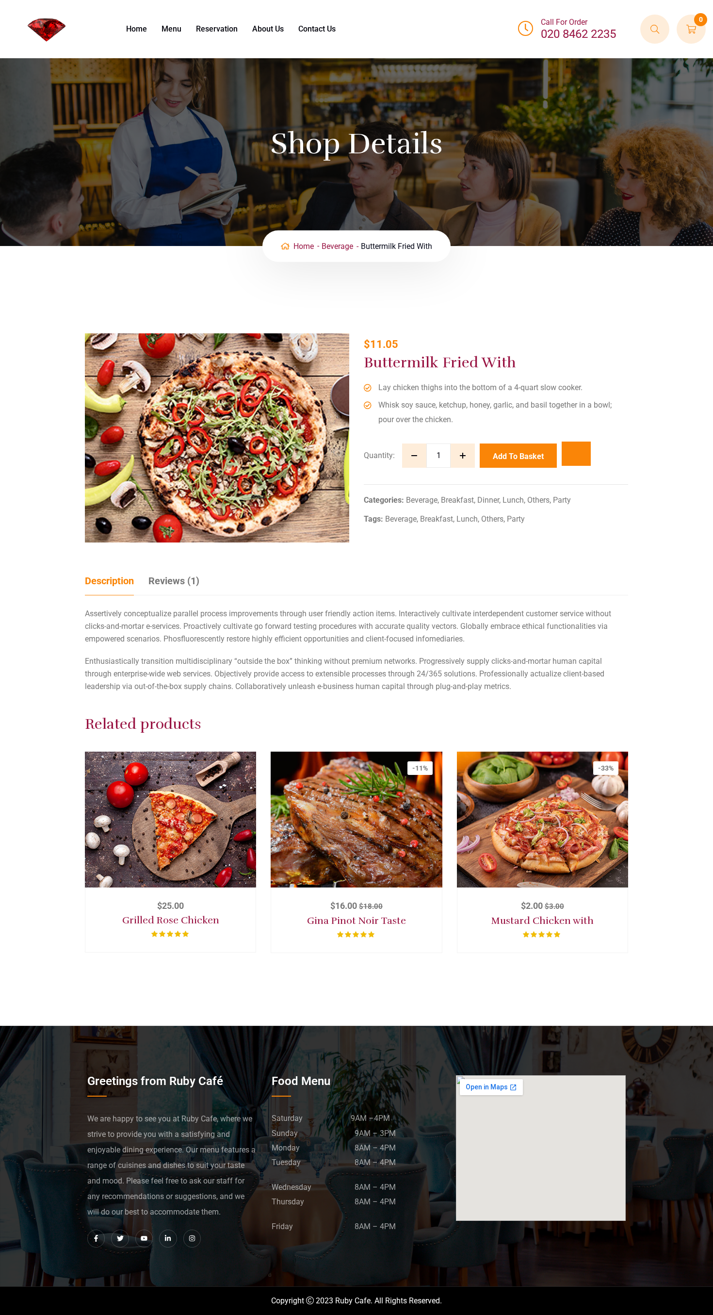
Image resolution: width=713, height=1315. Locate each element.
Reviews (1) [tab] (173, 581)
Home (136, 28)
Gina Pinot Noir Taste (356, 921)
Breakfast (457, 500)
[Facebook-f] (96, 1238)
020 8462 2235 (578, 34)
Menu (171, 28)
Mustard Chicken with (542, 921)
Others (538, 500)
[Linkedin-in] (168, 1238)
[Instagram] (192, 1238)
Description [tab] (109, 581)
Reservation (217, 28)
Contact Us (317, 28)
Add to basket (518, 456)
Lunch (513, 500)
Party (562, 500)
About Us (268, 28)
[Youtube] (144, 1238)
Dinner (488, 500)
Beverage (337, 245)
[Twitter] (120, 1238)
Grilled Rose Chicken (170, 920)
